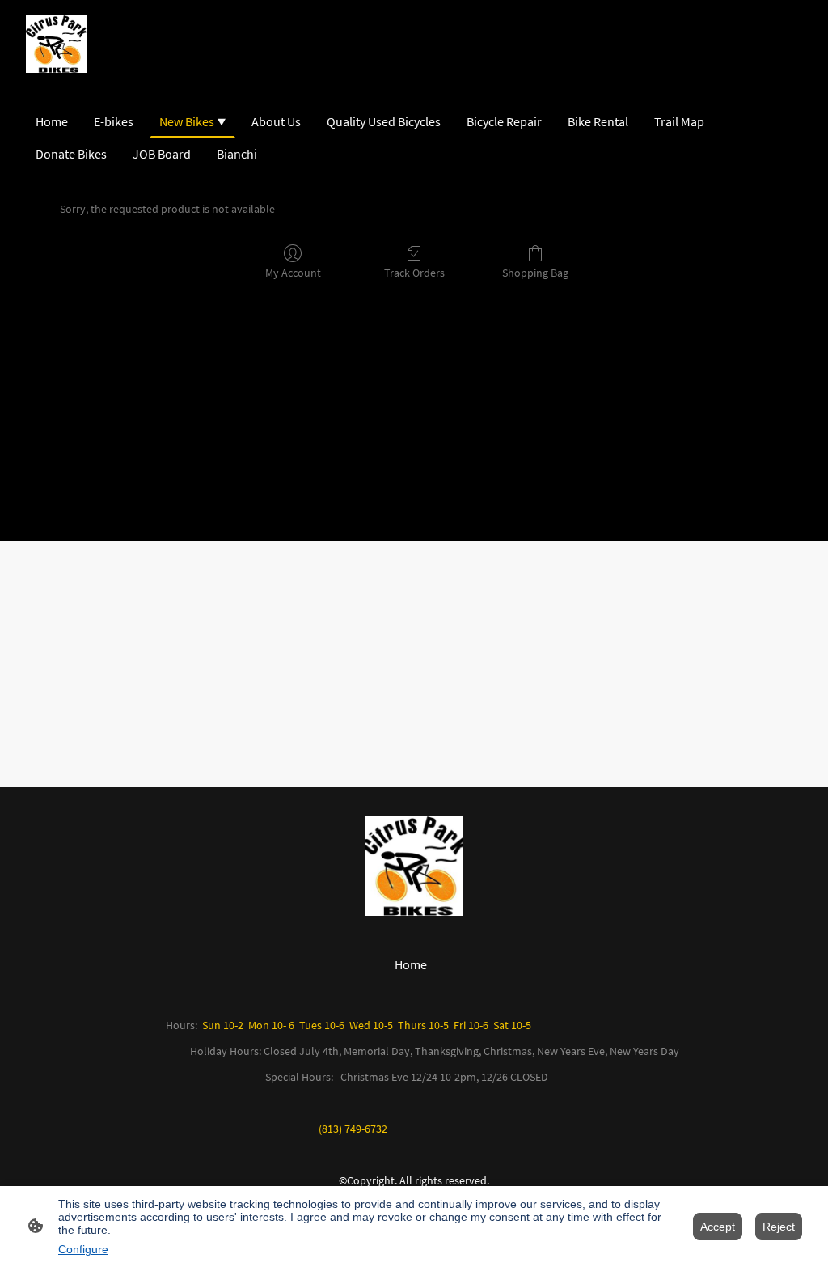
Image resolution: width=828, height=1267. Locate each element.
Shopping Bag (535, 272)
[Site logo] (56, 44)
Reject (779, 1226)
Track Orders (414, 272)
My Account (293, 272)
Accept (717, 1226)
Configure (83, 1249)
